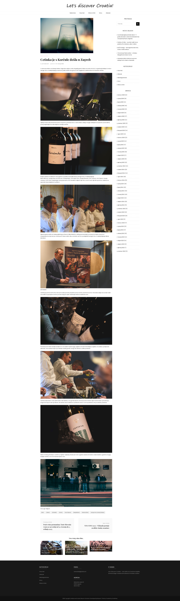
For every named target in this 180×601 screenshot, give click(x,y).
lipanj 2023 (120, 230)
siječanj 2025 (120, 162)
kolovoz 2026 (121, 95)
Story (100, 13)
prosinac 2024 (121, 166)
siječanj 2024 (120, 205)
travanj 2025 (120, 152)
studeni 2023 (120, 212)
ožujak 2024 (120, 198)
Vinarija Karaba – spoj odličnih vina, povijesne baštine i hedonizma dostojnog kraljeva (75, 551)
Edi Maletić (54, 512)
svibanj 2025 (120, 148)
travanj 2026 (120, 109)
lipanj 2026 (120, 102)
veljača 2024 (120, 201)
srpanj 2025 (120, 141)
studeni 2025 (120, 127)
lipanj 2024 (120, 187)
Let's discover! (45, 63)
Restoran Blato (85, 512)
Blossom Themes (101, 598)
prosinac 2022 (121, 251)
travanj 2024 (120, 194)
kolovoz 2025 (121, 137)
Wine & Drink (91, 13)
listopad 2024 (121, 173)
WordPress (114, 598)
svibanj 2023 (120, 233)
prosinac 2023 (121, 208)
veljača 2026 (120, 116)
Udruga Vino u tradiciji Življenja (97, 512)
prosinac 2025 (121, 123)
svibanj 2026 (120, 105)
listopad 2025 (121, 130)
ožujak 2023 (120, 240)
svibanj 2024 (120, 191)
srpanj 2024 (120, 184)
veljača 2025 (120, 159)
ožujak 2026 (120, 113)
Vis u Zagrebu (45, 553)
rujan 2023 (120, 219)
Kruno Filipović (68, 512)
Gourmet (82, 13)
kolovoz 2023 (121, 223)
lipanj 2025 (120, 145)
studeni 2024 (120, 169)
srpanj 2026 (120, 98)
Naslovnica (73, 13)
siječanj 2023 (120, 247)
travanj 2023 (120, 237)
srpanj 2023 (120, 226)
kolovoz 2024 (121, 180)
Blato (42, 512)
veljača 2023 (120, 244)
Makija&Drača (76, 512)
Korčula (60, 512)
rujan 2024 (120, 176)
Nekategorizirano (122, 77)
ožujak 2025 (120, 155)
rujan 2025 (120, 134)
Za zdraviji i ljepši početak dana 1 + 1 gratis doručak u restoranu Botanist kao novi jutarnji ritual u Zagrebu (128, 36)
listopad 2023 (121, 216)
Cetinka (48, 512)
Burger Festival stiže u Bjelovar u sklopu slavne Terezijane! (100, 548)
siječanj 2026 (120, 120)
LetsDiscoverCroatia (75, 598)
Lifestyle (108, 13)
